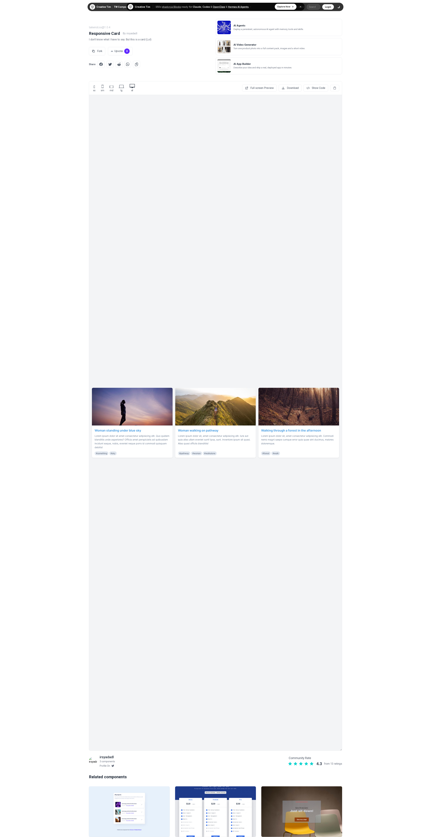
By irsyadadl (130, 33)
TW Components (123, 7)
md (111, 90)
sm (102, 90)
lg (121, 90)
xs (94, 90)
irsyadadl (107, 757)
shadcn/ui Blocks (171, 6)
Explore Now (283, 6)
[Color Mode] (338, 7)
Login (328, 7)
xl (132, 90)
